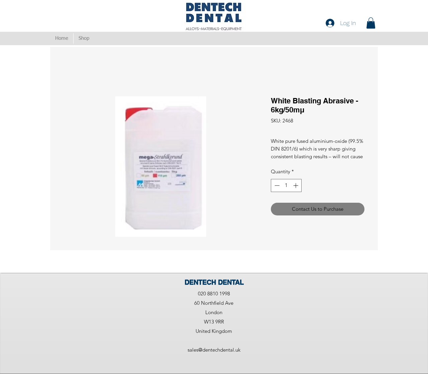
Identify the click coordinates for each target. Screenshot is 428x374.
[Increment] (296, 185)
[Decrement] (276, 185)
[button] (371, 22)
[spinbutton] (286, 185)
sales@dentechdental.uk (214, 350)
